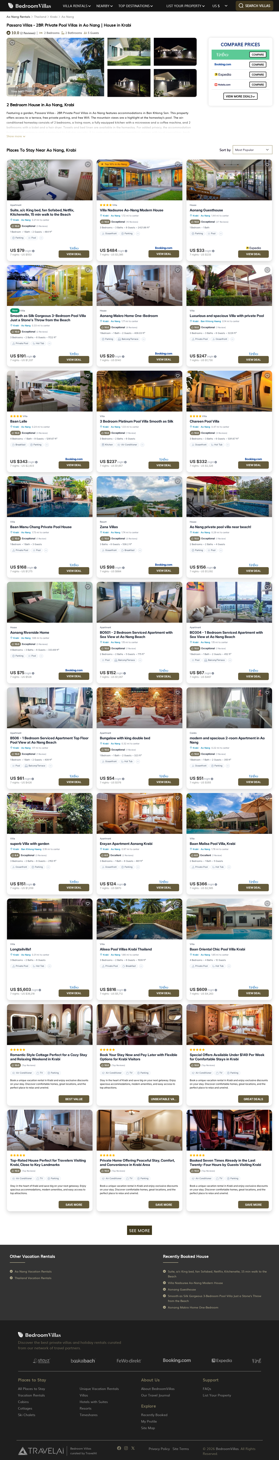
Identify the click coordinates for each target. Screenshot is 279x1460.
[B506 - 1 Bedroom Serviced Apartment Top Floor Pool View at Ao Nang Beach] (50, 707)
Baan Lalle (18, 421)
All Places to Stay (31, 1388)
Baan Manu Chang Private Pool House (41, 527)
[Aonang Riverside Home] (50, 602)
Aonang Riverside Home (29, 632)
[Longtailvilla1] (50, 919)
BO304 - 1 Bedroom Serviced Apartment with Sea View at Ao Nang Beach (226, 634)
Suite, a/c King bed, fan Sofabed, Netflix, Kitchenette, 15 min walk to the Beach (42, 212)
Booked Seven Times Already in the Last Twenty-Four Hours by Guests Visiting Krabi (225, 1162)
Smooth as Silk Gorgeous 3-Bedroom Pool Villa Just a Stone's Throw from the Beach (48, 318)
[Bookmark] (12, 43)
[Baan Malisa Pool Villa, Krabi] (229, 813)
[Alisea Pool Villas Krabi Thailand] (139, 919)
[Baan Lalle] (50, 391)
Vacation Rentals (31, 1395)
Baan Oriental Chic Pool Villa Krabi (217, 949)
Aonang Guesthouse (206, 210)
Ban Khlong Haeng (211, 321)
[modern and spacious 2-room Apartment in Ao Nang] (229, 707)
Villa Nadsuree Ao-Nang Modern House (131, 210)
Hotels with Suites (94, 1401)
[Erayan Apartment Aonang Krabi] (139, 813)
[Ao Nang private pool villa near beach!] (229, 496)
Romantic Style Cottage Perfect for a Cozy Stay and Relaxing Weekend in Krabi (48, 1057)
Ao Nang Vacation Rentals (33, 1271)
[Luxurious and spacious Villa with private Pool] (229, 285)
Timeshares (89, 1414)
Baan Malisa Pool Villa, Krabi (212, 844)
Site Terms (181, 1448)
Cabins (23, 1401)
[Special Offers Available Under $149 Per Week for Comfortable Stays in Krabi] (229, 1024)
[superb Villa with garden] (50, 813)
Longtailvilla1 (20, 949)
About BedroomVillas (158, 1388)
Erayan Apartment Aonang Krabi (126, 844)
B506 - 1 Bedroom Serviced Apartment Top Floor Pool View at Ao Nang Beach (49, 740)
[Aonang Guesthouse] (229, 179)
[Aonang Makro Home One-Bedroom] (139, 285)
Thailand (40, 16)
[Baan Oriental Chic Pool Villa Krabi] (229, 919)
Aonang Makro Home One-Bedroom (129, 316)
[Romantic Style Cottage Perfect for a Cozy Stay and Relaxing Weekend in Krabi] (50, 1024)
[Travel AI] (41, 1450)
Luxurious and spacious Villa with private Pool (227, 316)
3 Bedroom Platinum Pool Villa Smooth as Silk (136, 421)
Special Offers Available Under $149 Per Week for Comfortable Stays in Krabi (227, 1057)
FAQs (207, 1388)
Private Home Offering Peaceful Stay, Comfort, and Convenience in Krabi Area (137, 1162)
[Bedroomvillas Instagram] (126, 1448)
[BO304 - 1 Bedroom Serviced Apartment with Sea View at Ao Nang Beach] (229, 602)
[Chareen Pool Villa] (229, 391)
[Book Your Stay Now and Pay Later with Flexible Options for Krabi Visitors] (139, 1024)
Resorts (86, 1408)
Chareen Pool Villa (204, 421)
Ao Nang (67, 16)
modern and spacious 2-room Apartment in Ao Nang (227, 740)
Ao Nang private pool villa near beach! (220, 527)
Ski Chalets (26, 1414)
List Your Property (217, 1395)
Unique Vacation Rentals (99, 1388)
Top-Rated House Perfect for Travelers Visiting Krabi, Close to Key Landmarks (48, 1162)
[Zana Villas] (139, 496)
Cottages (25, 1408)
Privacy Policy (159, 1448)
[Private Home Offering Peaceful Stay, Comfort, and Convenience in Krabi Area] (139, 1130)
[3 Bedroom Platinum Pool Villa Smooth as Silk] (139, 391)
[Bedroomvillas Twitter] (133, 1448)
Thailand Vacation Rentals (33, 1278)
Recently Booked (154, 1414)
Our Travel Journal (155, 1395)
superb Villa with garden (29, 844)
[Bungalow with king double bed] (139, 707)
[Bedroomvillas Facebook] (119, 1448)
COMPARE (258, 54)
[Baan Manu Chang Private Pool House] (50, 496)
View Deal (74, 254)
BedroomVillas (227, 1448)
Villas (84, 1395)
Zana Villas (109, 527)
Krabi (54, 16)
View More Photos (22, 91)
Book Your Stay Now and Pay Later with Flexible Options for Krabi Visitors (138, 1057)
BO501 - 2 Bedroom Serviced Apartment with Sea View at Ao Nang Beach (136, 634)
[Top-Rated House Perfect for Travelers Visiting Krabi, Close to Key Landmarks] (50, 1130)
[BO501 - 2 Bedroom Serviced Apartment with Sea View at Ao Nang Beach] (139, 602)
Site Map (148, 1427)
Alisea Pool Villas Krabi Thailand (126, 949)
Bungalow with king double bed (125, 738)
